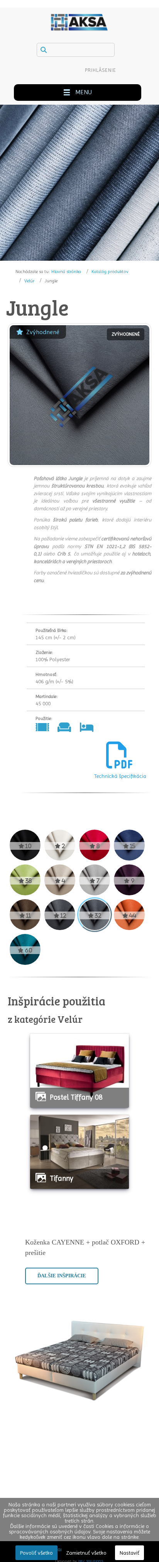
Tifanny (61, 1178)
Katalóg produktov (110, 271)
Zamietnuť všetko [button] (86, 1553)
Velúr (29, 281)
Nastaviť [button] (129, 1553)
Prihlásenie (100, 70)
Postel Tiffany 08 (76, 1097)
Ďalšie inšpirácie (61, 1275)
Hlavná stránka (66, 271)
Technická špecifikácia (119, 776)
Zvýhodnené (42, 332)
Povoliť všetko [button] (36, 1553)
